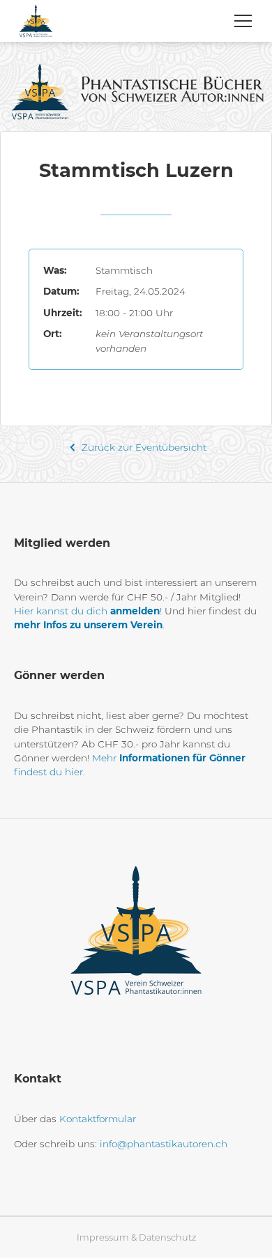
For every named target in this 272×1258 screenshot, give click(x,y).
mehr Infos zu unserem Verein (88, 624)
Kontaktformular (97, 1118)
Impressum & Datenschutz (136, 1237)
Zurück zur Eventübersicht (142, 447)
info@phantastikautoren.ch (163, 1143)
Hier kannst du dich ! (88, 610)
